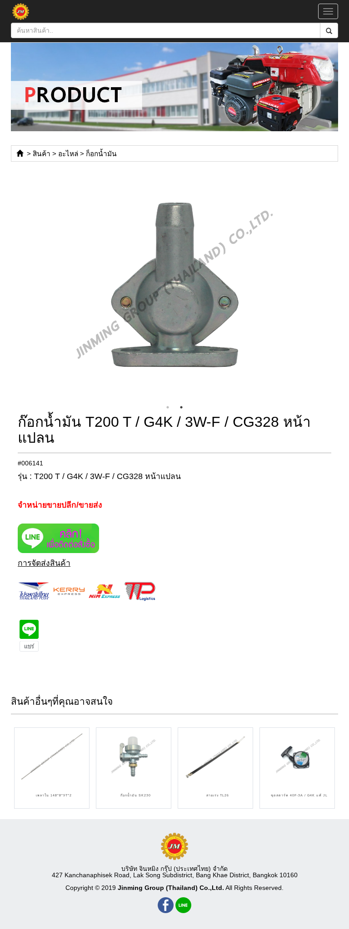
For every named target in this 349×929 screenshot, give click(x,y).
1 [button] (167, 407)
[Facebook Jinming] (166, 905)
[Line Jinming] (183, 905)
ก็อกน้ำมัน (101, 154)
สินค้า (41, 154)
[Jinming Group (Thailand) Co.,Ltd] (174, 846)
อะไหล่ (68, 154)
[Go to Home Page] (19, 154)
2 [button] (181, 407)
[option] (174, 284)
